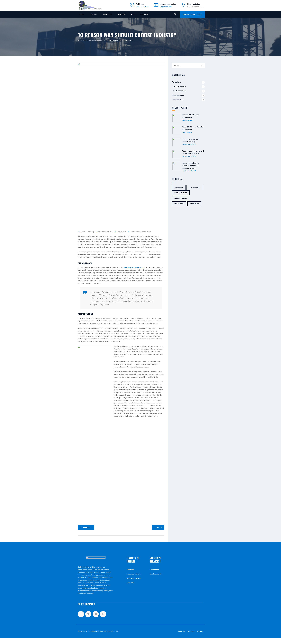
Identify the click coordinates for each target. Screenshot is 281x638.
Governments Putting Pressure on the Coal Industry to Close (190, 165)
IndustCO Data (97, 631)
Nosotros (93, 14)
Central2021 (121, 232)
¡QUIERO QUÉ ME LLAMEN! (192, 14)
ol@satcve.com (166, 7)
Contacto (144, 14)
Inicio (81, 14)
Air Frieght (178, 187)
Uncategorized (178, 100)
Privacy (200, 631)
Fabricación (154, 570)
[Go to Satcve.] (78, 40)
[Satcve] (90, 5)
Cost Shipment (194, 187)
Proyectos (107, 14)
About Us (181, 631)
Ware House (146, 232)
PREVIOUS (86, 527)
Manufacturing (178, 95)
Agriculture (176, 82)
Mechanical (179, 204)
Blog (133, 14)
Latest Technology (87, 232)
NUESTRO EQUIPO (134, 578)
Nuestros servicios (134, 574)
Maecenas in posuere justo (133, 267)
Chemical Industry (179, 86)
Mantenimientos (156, 574)
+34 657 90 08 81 (142, 7)
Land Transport (135, 232)
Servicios (121, 14)
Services (191, 631)
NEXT (157, 527)
